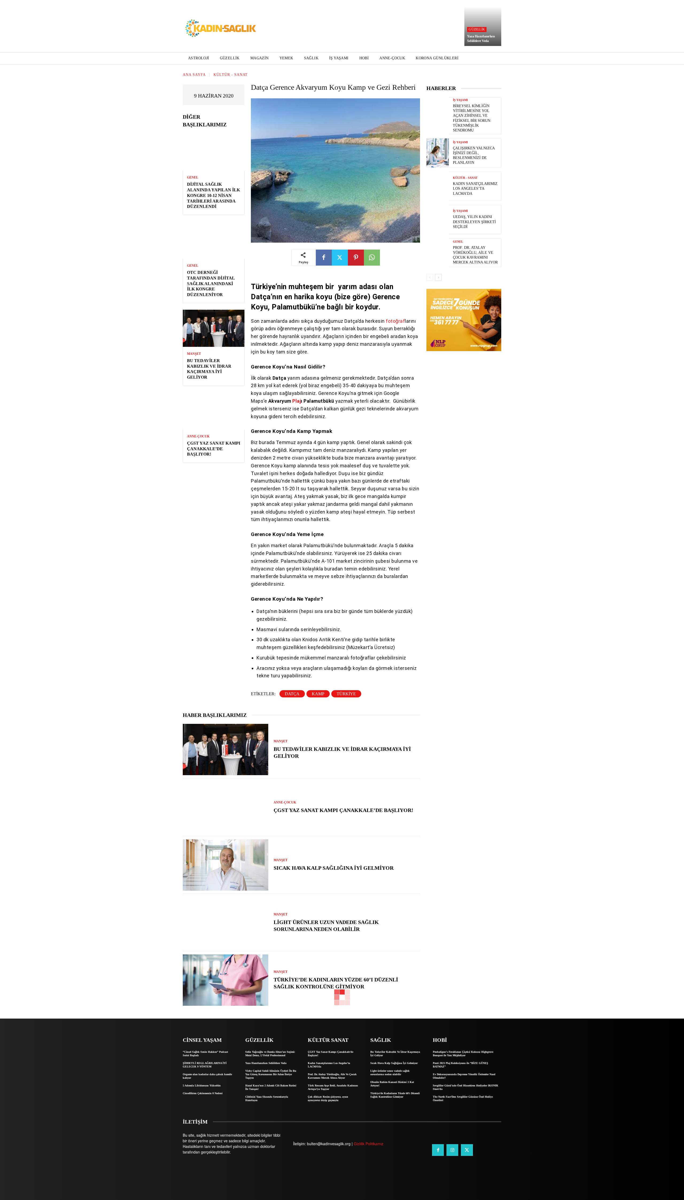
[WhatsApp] (372, 258)
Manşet (194, 353)
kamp (318, 694)
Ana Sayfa (194, 75)
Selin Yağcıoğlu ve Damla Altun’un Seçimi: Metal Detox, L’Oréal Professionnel (270, 1053)
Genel (192, 177)
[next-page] (438, 277)
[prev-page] (429, 277)
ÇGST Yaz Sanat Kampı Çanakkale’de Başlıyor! (213, 449)
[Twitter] (340, 258)
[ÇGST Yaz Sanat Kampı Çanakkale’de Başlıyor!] (213, 410)
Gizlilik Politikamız (368, 1143)
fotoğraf (395, 321)
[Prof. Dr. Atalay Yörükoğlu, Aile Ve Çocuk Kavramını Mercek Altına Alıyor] (437, 252)
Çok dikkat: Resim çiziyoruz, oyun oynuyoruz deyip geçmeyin (328, 1098)
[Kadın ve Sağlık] (220, 29)
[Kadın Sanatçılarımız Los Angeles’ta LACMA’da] (437, 186)
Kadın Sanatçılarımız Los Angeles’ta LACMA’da (475, 188)
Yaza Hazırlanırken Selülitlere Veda (481, 38)
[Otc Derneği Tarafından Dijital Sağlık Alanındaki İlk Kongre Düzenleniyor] (213, 240)
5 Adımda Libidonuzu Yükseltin (202, 1085)
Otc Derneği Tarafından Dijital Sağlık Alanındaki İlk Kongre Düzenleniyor (211, 283)
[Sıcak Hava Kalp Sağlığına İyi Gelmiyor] (225, 865)
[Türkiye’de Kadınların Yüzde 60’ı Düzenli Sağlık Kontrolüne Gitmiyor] (225, 980)
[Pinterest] (356, 258)
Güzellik (477, 29)
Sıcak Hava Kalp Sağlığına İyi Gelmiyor (334, 868)
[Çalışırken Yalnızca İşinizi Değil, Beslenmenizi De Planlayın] (437, 153)
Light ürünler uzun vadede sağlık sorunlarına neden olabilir (390, 1072)
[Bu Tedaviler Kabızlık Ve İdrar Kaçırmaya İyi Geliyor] (213, 328)
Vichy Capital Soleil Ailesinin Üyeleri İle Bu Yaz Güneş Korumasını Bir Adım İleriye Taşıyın (270, 1074)
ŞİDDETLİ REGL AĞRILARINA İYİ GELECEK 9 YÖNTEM (205, 1065)
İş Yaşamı (460, 100)
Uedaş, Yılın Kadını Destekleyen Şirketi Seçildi (474, 221)
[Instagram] (452, 1150)
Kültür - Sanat (230, 75)
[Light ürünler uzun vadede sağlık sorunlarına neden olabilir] (225, 922)
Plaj (296, 401)
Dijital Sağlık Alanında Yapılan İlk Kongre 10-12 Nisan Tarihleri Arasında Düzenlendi (213, 195)
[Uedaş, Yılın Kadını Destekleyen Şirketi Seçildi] (437, 219)
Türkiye (346, 694)
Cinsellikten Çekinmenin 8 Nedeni (203, 1093)
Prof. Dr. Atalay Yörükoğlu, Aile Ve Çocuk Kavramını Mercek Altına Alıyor (332, 1076)
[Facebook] (324, 258)
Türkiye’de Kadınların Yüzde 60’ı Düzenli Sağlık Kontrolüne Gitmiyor (395, 1095)
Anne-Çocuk (198, 436)
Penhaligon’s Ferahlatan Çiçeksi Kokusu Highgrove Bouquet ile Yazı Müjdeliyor (463, 1053)
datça (292, 694)
